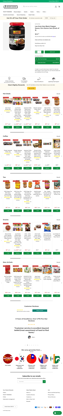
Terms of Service (51, 397)
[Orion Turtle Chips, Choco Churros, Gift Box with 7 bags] (37, 227)
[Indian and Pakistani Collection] (55, 359)
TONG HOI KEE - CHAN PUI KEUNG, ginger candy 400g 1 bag (57, 278)
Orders (4, 392)
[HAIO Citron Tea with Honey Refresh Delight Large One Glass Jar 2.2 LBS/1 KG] (18, 184)
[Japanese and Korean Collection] (20, 359)
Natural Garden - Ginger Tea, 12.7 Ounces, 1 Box (57, 193)
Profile (4, 397)
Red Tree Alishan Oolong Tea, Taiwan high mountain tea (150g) (8, 279)
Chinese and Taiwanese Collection (31, 367)
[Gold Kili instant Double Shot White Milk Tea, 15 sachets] (37, 184)
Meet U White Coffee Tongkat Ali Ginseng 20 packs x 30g (57, 152)
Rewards (28, 401)
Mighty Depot (8, 410)
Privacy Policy (51, 394)
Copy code (53, 18)
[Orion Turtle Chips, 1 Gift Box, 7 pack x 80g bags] (47, 269)
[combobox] (36, 6)
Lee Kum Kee (37, 23)
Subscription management (9, 399)
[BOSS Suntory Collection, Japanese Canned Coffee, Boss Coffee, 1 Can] (47, 143)
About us (28, 392)
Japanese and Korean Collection (20, 367)
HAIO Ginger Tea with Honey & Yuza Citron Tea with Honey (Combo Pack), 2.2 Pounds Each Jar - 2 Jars (28, 196)
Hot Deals (8, 365)
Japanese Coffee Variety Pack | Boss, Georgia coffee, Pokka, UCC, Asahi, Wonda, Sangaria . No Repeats (28, 112)
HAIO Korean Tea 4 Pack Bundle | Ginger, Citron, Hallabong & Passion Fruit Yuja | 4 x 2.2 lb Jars (18, 280)
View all (58, 93)
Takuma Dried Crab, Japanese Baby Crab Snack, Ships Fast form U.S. (47, 110)
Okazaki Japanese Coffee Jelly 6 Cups (37, 109)
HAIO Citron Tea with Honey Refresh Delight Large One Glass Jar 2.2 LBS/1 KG (17, 194)
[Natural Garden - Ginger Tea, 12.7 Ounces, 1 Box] (57, 184)
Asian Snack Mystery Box (8, 108)
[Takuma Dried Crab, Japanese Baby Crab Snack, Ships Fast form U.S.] (47, 101)
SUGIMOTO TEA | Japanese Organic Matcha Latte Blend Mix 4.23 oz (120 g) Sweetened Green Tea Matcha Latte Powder (28, 281)
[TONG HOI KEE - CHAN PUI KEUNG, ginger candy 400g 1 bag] (57, 269)
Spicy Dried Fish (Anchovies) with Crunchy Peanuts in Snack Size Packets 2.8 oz (47, 236)
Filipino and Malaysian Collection (43, 367)
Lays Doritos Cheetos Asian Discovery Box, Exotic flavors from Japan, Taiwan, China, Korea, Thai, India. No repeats (18, 113)
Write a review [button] (39, 310)
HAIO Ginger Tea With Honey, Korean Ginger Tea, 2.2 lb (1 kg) (57, 110)
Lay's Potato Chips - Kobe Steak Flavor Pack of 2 (57, 235)
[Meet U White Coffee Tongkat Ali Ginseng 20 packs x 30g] (57, 143)
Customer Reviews (30, 394)
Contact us (28, 397)
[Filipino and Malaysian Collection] (43, 359)
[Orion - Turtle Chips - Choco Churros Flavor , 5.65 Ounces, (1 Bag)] (27, 227)
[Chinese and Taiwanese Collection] (31, 359)
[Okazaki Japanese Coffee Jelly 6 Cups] (37, 101)
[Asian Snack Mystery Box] (8, 101)
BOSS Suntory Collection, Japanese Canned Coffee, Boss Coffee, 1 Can (47, 153)
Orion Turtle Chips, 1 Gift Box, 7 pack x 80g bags (47, 278)
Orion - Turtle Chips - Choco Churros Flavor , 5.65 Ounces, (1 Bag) (27, 236)
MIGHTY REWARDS (7, 11)
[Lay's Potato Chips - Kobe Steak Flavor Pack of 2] (57, 227)
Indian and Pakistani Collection (55, 367)
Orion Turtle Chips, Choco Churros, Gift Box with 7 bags (37, 236)
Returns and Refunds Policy (54, 392)
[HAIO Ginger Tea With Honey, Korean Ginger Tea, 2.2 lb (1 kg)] (57, 101)
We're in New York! (30, 399)
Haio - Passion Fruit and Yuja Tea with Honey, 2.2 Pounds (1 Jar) (47, 193)
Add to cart (52, 51)
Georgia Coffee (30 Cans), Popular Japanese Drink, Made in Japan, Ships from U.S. (37, 153)
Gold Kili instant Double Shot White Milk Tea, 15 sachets (37, 193)
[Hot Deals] (8, 359)
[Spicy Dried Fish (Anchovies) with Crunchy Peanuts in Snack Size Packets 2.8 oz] (47, 227)
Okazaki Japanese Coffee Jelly (8, 151)
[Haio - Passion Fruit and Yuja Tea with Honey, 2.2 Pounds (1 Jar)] (47, 184)
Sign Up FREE (31, 88)
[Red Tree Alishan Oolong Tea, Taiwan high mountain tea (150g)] (8, 269)
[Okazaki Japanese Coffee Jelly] (8, 143)
